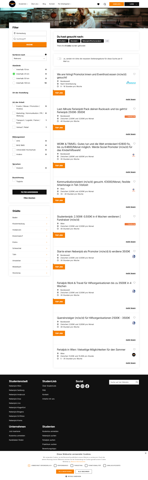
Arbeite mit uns (48, 399)
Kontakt (52, 4)
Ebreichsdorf (17, 236)
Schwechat (16, 248)
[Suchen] (105, 4)
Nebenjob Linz (14, 403)
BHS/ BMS (20, 145)
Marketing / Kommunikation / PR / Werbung (29, 114)
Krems (14, 242)
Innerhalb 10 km (22, 69)
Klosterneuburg (18, 224)
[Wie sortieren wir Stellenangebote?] (46, 54)
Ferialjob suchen (48, 440)
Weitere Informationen (78, 462)
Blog (44, 4)
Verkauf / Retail (22, 127)
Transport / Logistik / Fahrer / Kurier (28, 121)
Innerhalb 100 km (23, 83)
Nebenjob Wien (15, 386)
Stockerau (16, 273)
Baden (14, 217)
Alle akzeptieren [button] (65, 471)
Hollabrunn (16, 230)
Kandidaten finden (16, 440)
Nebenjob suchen (49, 436)
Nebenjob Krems (15, 420)
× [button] (145, 453)
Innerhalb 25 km (22, 74)
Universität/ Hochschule (25, 150)
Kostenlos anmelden (17, 436)
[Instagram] (83, 386)
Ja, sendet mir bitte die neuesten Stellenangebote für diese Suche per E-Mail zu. (93, 60)
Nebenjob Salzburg (16, 390)
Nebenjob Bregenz (16, 412)
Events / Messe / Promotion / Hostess (28, 107)
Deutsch (19, 168)
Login (132, 4)
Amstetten (16, 260)
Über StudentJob (49, 386)
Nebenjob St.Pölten (16, 416)
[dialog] (74, 465)
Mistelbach (16, 267)
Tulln (14, 254)
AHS (18, 141)
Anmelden (116, 4)
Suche (29, 45)
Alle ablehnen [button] (83, 471)
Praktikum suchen (49, 444)
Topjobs (19, 181)
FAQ (44, 390)
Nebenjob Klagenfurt (17, 407)
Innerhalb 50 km (22, 78)
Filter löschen (29, 198)
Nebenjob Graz (15, 399)
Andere (19, 154)
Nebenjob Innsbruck (17, 394)
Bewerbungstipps (49, 448)
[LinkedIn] (78, 386)
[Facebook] (87, 386)
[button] (74, 476)
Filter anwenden (29, 192)
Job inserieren (14, 431)
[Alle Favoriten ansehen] (98, 4)
